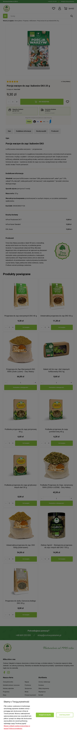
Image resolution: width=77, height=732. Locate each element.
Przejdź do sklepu (45, 715)
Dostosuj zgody (64, 715)
